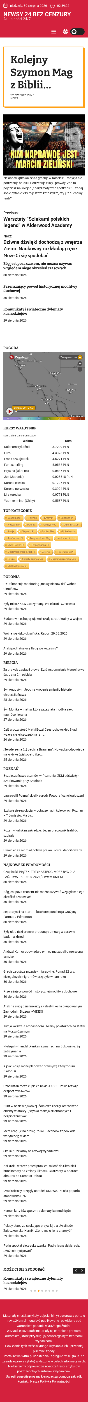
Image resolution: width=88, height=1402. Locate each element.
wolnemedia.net (67, 538)
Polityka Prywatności (54, 1381)
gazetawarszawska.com (63, 559)
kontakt (23, 1381)
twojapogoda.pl (40, 545)
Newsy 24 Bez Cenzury (37, 14)
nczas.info (14, 524)
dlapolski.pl (27, 531)
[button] (76, 1271)
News (14, 98)
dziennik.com (71, 524)
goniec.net (48, 531)
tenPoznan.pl (15, 538)
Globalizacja (68, 531)
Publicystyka (49, 524)
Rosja (11, 531)
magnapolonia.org (40, 538)
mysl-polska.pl (16, 545)
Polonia (31, 524)
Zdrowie (46, 552)
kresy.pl (48, 517)
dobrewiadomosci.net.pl (21, 551)
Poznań (32, 517)
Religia (11, 559)
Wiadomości (14, 517)
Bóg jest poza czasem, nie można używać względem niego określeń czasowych (37, 265)
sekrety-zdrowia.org (32, 559)
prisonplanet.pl (65, 552)
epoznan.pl (67, 517)
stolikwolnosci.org (17, 566)
